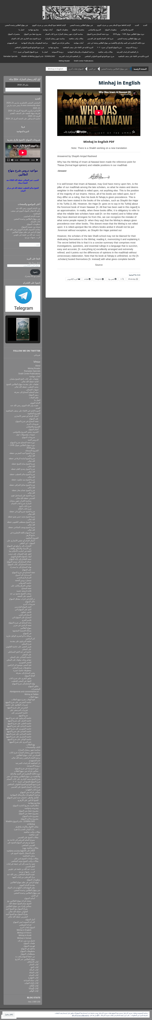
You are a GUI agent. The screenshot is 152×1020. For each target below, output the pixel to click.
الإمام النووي (35, 403)
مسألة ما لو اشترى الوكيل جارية (18, 636)
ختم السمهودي (12, 43)
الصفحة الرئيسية (140, 69)
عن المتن (92, 69)
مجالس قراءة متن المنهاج (61, 43)
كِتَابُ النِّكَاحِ (34, 986)
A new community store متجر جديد (26, 105)
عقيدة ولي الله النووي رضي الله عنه (24, 405)
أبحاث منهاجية (47, 30)
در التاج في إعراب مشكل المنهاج (22, 599)
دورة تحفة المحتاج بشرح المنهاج (98, 34)
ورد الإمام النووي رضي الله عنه (28, 208)
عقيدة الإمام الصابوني (32, 216)
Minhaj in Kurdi (25, 935)
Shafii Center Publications (83, 61)
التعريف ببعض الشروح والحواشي (25, 432)
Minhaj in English (24, 930)
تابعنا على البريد (33, 258)
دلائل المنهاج (30, 602)
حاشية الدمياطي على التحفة (29, 119)
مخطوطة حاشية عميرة (22, 670)
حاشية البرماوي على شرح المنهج (18, 718)
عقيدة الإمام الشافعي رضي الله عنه (21, 874)
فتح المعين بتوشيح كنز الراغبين (19, 665)
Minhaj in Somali (24, 938)
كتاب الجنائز (33, 964)
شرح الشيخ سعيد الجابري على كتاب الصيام (26, 38)
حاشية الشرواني (25, 583)
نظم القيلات (33, 398)
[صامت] (12, 160)
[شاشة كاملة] (8, 160)
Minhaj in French (24, 933)
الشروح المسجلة (31, 451)
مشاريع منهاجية (33, 30)
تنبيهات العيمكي (32, 390)
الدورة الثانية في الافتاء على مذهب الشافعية (78, 47)
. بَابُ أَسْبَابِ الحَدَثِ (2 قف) (24, 829)
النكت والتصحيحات (33, 747)
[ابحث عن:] (29, 245)
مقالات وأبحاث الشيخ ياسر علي (26, 859)
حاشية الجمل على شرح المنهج (19, 721)
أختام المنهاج (33, 429)
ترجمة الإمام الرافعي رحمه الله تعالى (25, 758)
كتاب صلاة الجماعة (31, 980)
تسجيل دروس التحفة (23, 580)
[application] (22, 152)
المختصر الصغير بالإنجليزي (30, 103)
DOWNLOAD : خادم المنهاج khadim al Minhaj (38, 56)
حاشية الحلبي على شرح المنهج (19, 723)
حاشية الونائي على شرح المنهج (19, 739)
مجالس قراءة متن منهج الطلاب (26, 771)
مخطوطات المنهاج (27, 951)
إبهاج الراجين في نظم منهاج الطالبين (26, 232)
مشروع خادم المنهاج (30, 816)
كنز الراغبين (30, 639)
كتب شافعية (33, 835)
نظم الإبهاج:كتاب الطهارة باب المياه (21, 888)
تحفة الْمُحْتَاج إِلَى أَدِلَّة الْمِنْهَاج (20, 559)
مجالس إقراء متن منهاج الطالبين (18, 906)
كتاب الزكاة (33, 970)
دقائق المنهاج (33, 686)
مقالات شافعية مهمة (30, 848)
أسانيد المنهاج (29, 898)
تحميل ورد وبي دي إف (26, 941)
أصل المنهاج (30, 919)
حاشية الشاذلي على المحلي (20, 657)
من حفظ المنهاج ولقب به (25, 957)
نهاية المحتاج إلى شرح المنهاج (23, 684)
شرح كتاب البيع (25, 506)
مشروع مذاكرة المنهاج (29, 819)
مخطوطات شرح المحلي (21, 668)
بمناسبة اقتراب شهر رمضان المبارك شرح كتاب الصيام (64, 34)
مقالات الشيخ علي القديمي (28, 837)
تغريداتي (37, 355)
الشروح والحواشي (127, 30)
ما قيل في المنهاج (28, 949)
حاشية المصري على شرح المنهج (18, 737)
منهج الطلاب (33, 697)
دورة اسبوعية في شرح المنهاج (26, 768)
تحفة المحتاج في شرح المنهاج (27, 421)
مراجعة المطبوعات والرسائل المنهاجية (34, 43)
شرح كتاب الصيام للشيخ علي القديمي (100, 38)
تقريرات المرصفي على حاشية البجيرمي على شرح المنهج (19, 712)
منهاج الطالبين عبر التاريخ (25, 959)
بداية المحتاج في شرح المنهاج (20, 623)
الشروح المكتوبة (34, 413)
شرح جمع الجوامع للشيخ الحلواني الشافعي (29, 47)
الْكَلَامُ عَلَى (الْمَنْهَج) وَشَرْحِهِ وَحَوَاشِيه (21, 851)
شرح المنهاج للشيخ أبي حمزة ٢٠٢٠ (109, 47)
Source (99, 265)
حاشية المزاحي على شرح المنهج (18, 734)
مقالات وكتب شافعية (76, 38)
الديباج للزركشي (25, 615)
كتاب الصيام (35, 222)
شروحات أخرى (32, 424)
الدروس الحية (33, 440)
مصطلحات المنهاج (28, 954)
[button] (17, 334)
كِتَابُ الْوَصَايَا (33, 988)
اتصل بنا (21, 30)
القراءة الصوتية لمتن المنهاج (24, 922)
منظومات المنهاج (111, 30)
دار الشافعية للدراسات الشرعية (127, 52)
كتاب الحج (34, 967)
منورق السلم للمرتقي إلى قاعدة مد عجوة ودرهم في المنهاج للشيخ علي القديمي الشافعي (21, 842)
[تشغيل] (37, 160)
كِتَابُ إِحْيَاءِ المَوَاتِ (31, 983)
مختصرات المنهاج (78, 30)
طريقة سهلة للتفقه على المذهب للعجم (25, 113)
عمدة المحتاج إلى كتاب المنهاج (19, 564)
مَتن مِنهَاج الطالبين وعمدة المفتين (81, 25)
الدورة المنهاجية (23, 131)
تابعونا (35, 272)
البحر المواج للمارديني (22, 607)
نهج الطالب (30, 745)
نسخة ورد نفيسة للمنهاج (30, 227)
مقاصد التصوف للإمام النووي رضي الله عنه (23, 229)
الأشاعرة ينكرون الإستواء (30, 111)
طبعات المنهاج (29, 943)
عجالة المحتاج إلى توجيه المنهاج (19, 562)
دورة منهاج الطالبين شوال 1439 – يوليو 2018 (128, 34)
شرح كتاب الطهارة (33, 790)
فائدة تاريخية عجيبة (24, 591)
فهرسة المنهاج (29, 946)
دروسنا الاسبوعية (132, 47)
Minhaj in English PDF (98, 142)
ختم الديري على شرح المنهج (20, 742)
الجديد (145, 25)
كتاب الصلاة (33, 972)
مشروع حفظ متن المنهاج (32, 34)
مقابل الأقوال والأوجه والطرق (26, 827)
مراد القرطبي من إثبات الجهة (23, 877)
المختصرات (35, 689)
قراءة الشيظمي (25, 925)
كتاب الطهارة (33, 978)
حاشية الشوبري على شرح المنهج (18, 729)
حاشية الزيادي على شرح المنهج (19, 726)
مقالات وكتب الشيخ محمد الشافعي (24, 861)
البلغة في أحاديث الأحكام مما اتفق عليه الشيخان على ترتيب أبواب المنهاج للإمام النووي (19, 553)
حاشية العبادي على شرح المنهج (19, 731)
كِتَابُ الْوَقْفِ (33, 991)
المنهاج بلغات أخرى (75, 69)
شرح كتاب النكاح (24, 509)
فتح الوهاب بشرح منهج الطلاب (23, 699)
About (37, 366)
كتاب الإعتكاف (32, 962)
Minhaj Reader (64, 61)
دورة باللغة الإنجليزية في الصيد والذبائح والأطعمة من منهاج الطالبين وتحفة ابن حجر (116, 43)
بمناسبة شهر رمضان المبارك (55, 38)
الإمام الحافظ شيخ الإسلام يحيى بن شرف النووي (114, 25)
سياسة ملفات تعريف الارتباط (80, 1015)
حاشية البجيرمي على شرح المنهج (18, 702)
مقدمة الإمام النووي (27, 885)
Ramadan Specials (10, 56)
